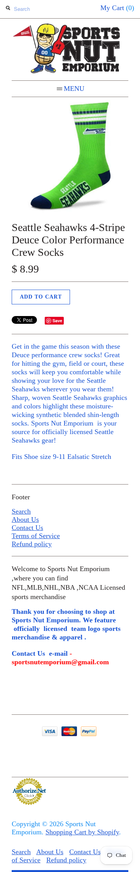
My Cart (117, 8)
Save (57, 320)
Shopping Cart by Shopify (82, 832)
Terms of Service (36, 536)
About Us (25, 519)
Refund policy (32, 544)
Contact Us (27, 528)
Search (21, 511)
